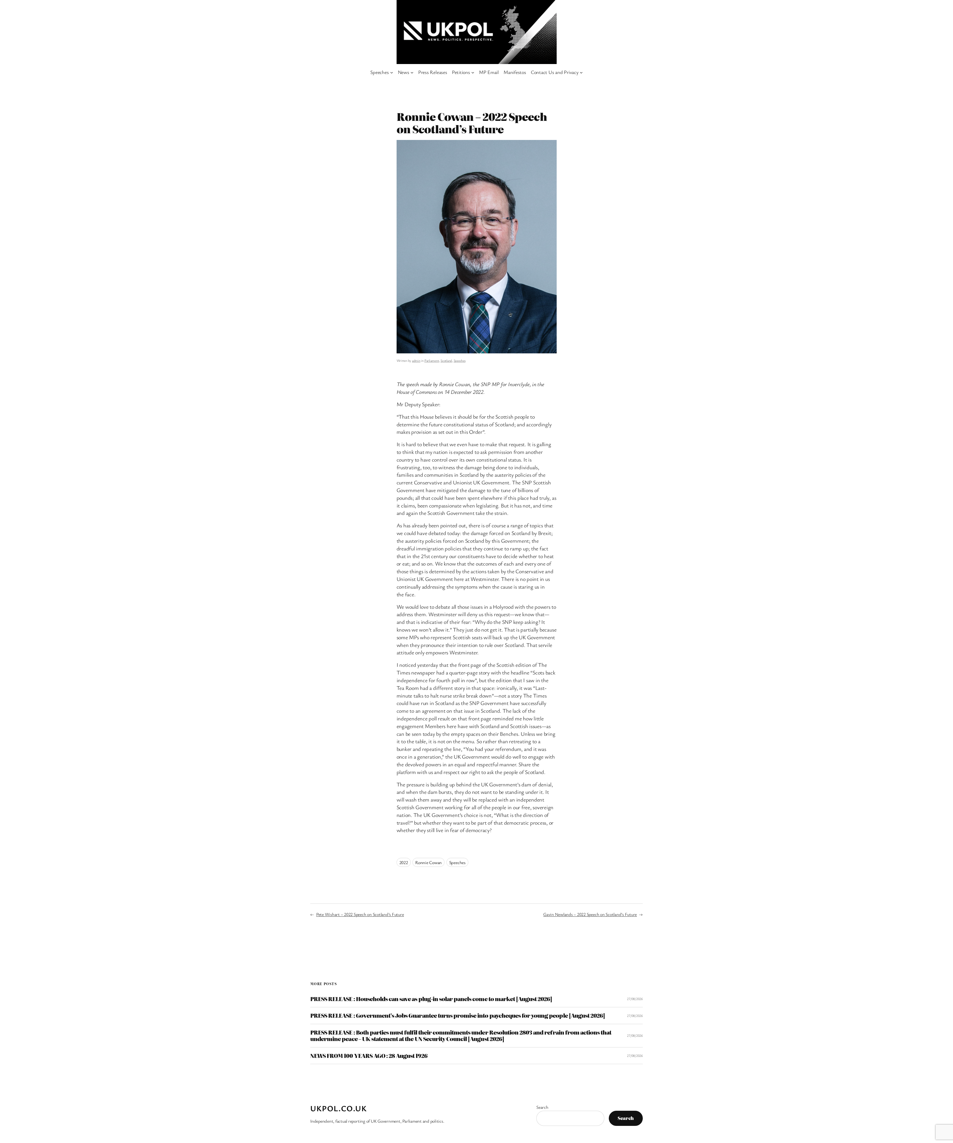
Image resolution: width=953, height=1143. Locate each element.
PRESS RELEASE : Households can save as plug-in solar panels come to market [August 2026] (431, 999)
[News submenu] (411, 72)
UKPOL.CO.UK (338, 1108)
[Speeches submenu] (391, 72)
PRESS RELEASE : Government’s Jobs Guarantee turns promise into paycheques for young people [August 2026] (457, 1015)
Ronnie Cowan (428, 862)
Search (542, 1107)
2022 (403, 862)
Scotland (446, 360)
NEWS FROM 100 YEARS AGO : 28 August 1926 (368, 1055)
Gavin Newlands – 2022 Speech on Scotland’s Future (590, 914)
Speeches (460, 360)
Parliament (431, 360)
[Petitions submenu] (472, 72)
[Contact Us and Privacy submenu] (581, 72)
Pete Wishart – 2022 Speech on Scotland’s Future (360, 914)
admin (416, 360)
